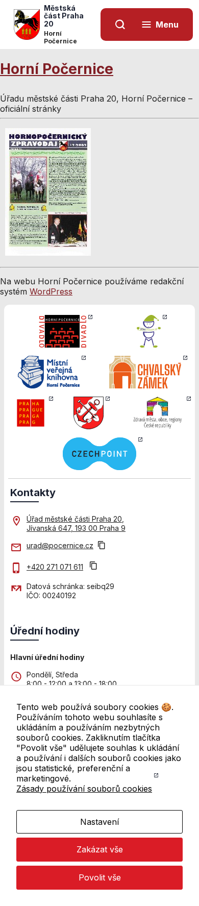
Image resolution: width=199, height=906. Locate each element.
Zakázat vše (100, 849)
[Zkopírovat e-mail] (101, 546)
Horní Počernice (56, 69)
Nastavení (99, 822)
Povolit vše (100, 877)
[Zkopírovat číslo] (93, 566)
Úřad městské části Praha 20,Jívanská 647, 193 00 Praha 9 (76, 523)
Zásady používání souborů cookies (84, 788)
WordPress (51, 291)
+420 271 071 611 (55, 566)
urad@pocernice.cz (60, 545)
